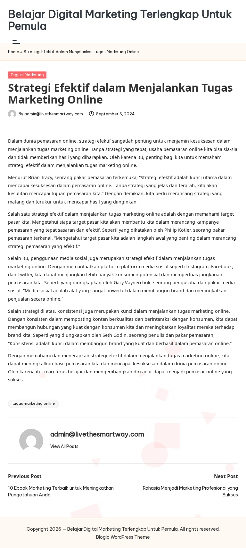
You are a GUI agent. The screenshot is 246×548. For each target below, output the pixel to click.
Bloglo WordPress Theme (123, 537)
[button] (64, 446)
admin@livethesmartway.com (97, 434)
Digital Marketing (27, 74)
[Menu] (15, 42)
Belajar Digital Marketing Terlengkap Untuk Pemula (120, 20)
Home (13, 51)
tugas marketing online (33, 403)
